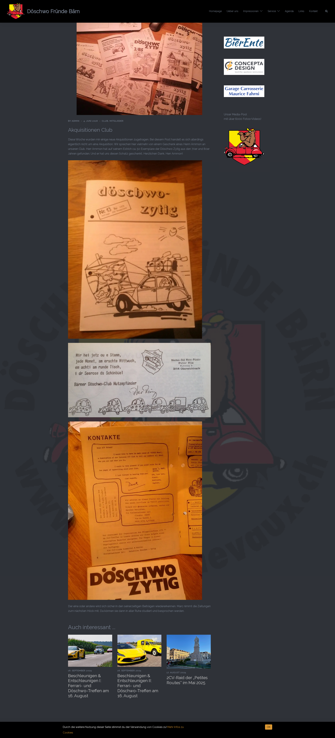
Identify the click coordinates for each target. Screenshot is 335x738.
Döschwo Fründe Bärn (53, 11)
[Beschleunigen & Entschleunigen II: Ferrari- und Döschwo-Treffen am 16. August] (139, 650)
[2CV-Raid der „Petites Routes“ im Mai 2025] (189, 651)
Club (105, 121)
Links (301, 11)
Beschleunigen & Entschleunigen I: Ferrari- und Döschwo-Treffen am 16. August (88, 685)
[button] (326, 11)
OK (268, 727)
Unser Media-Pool (235, 114)
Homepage (215, 11)
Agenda (289, 11)
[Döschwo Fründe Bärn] (15, 11)
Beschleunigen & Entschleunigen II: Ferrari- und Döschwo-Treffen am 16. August (137, 685)
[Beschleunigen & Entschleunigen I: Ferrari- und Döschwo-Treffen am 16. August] (90, 650)
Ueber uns (232, 11)
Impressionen (251, 11)
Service (272, 11)
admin (75, 121)
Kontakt (313, 11)
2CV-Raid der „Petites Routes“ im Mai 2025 (187, 680)
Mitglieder (117, 121)
